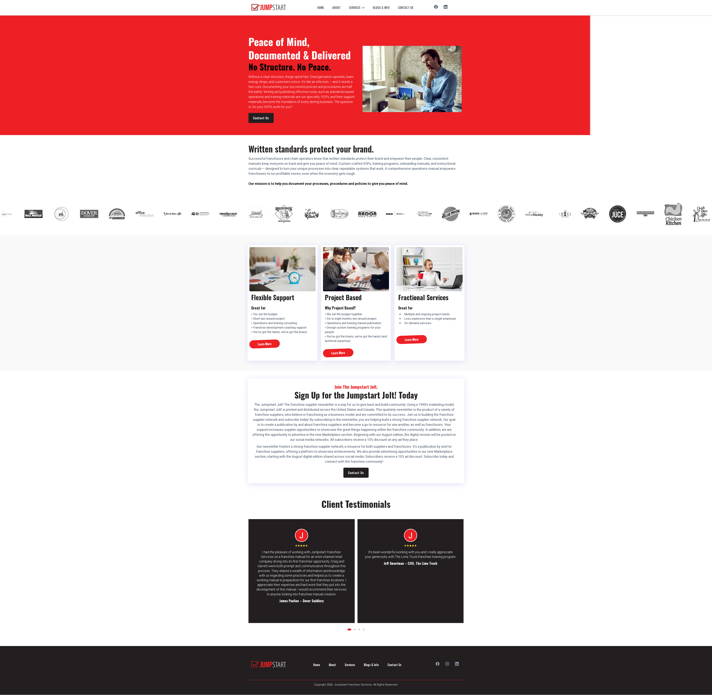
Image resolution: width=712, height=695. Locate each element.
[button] (349, 629)
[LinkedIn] (445, 7)
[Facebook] (436, 7)
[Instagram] (447, 664)
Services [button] (355, 7)
